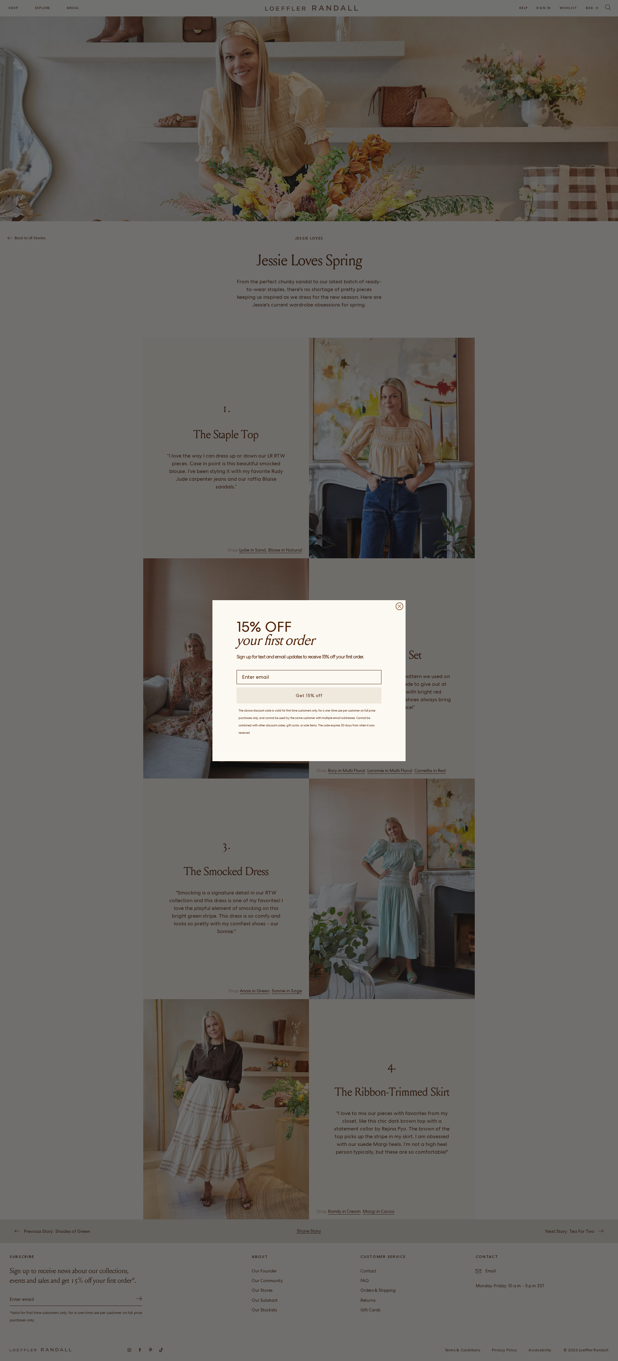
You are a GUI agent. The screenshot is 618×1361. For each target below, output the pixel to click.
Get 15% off (309, 695)
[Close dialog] (399, 606)
